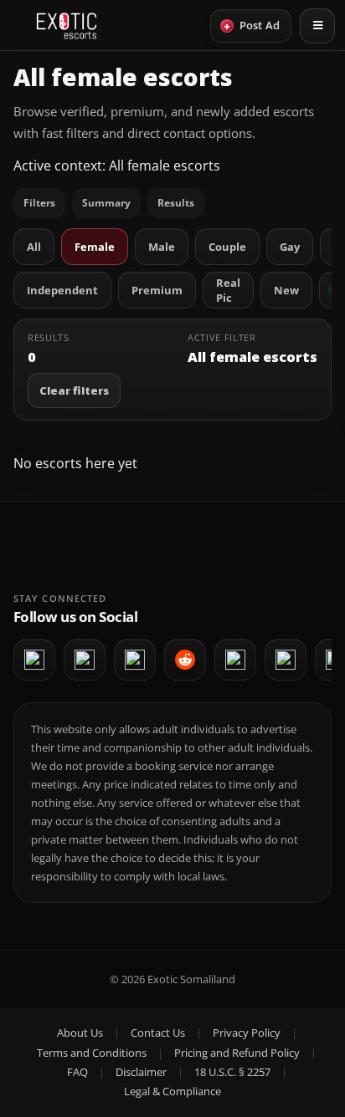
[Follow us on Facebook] (34, 660)
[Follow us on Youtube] (85, 660)
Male (161, 246)
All (34, 246)
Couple (227, 246)
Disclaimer (141, 1071)
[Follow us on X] (235, 660)
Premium (157, 290)
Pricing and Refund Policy (237, 1052)
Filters (39, 203)
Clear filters (74, 390)
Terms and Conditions (92, 1052)
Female (95, 246)
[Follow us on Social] (185, 660)
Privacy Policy (247, 1032)
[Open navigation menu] (317, 25)
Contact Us (158, 1032)
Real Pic (228, 290)
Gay (290, 246)
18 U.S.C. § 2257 (232, 1071)
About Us (80, 1032)
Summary (106, 203)
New (286, 290)
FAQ (77, 1071)
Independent (62, 290)
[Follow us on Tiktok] (285, 660)
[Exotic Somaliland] (66, 26)
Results (175, 203)
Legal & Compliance (172, 1091)
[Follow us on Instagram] (135, 660)
